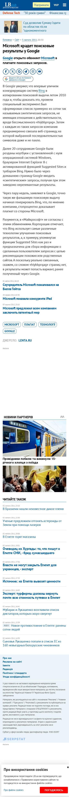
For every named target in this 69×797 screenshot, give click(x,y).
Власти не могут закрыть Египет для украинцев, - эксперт (29, 567)
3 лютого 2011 (29, 39)
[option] (34, 27)
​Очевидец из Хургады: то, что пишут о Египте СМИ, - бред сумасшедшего (31, 550)
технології (47, 324)
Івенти (6, 665)
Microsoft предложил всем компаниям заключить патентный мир (29, 310)
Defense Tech (11, 13)
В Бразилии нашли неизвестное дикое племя (33, 509)
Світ (17, 39)
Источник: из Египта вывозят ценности (31, 581)
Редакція (8, 669)
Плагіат (29, 324)
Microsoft (48, 58)
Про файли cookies (13, 790)
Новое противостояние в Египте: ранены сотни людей (34, 627)
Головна (7, 39)
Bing (42, 90)
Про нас (7, 658)
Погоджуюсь (54, 790)
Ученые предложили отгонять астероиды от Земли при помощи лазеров (32, 523)
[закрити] (68, 767)
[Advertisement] (34, 377)
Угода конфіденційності (16, 676)
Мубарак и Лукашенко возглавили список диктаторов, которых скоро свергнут (31, 612)
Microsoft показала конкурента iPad (27, 298)
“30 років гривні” (35, 13)
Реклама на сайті (12, 661)
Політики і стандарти (15, 673)
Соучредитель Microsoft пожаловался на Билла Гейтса (31, 287)
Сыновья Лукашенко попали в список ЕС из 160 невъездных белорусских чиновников (32, 643)
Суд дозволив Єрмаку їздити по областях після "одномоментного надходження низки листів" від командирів (43, 30)
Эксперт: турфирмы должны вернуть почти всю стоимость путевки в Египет (31, 595)
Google (8, 58)
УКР (56, 5)
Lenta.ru (25, 340)
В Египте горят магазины (19, 537)
